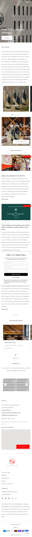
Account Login (6, 472)
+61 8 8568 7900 (6, 410)
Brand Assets (5, 478)
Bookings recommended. (7, 427)
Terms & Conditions (7, 483)
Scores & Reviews (6, 223)
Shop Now (7, 37)
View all (15, 315)
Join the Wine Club (20, 141)
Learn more (8, 109)
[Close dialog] (30, 254)
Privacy (4, 481)
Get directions (23, 446)
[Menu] (2, 2)
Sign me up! (16, 274)
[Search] (29, 2)
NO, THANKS (16, 277)
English (15, 527)
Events (3, 173)
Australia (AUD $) (15, 524)
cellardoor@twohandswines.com (11, 412)
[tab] (12, 114)
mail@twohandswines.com (9, 415)
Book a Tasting (18, 37)
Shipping (4, 475)
